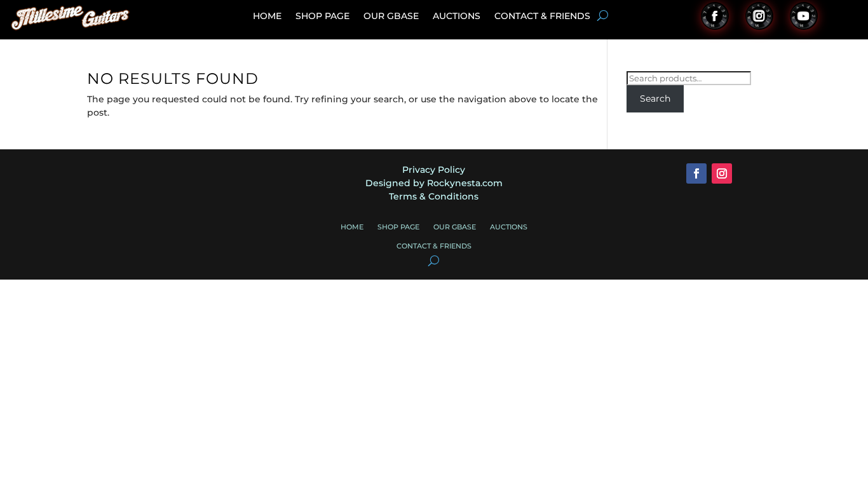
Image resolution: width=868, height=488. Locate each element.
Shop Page (322, 16)
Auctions (456, 16)
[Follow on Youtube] (804, 16)
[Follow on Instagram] (759, 16)
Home (267, 16)
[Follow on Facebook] (715, 16)
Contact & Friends (542, 16)
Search (655, 98)
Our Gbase (391, 16)
